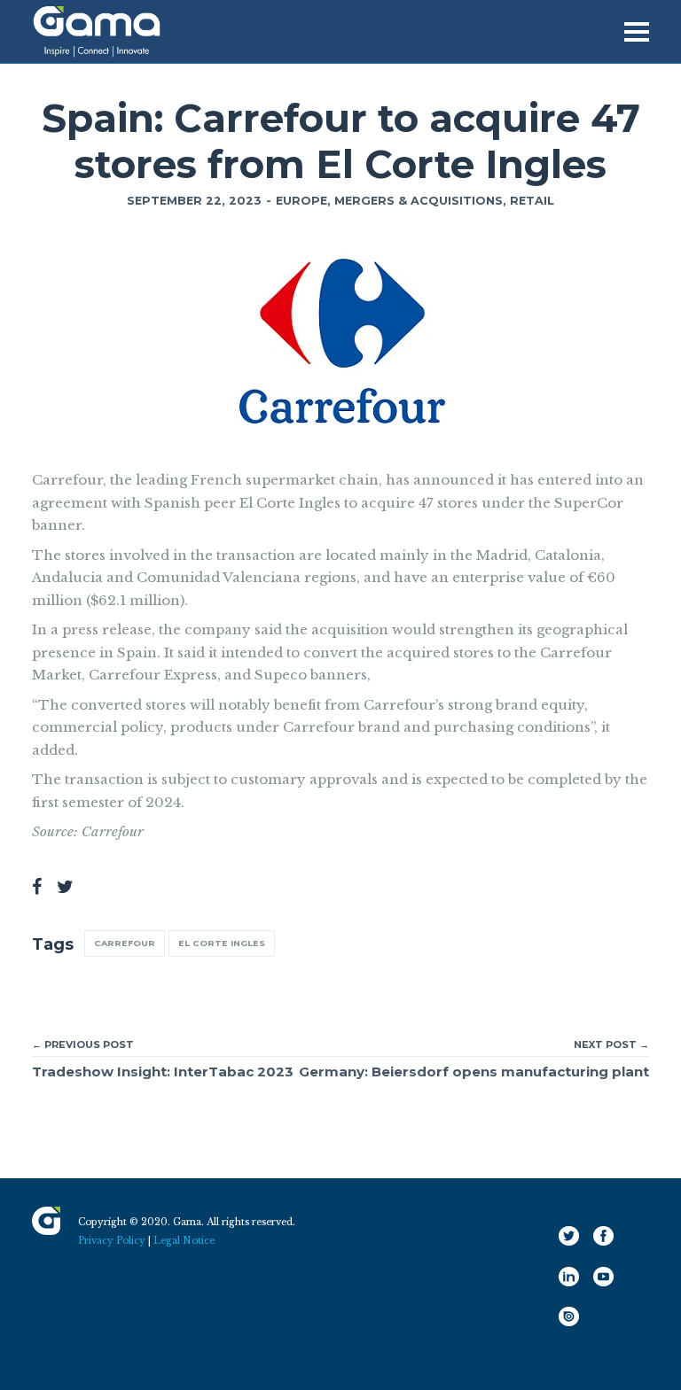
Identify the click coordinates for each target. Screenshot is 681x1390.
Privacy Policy (111, 1240)
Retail (532, 200)
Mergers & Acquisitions (418, 200)
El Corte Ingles (221, 943)
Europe (301, 200)
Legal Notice (184, 1240)
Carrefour (124, 943)
